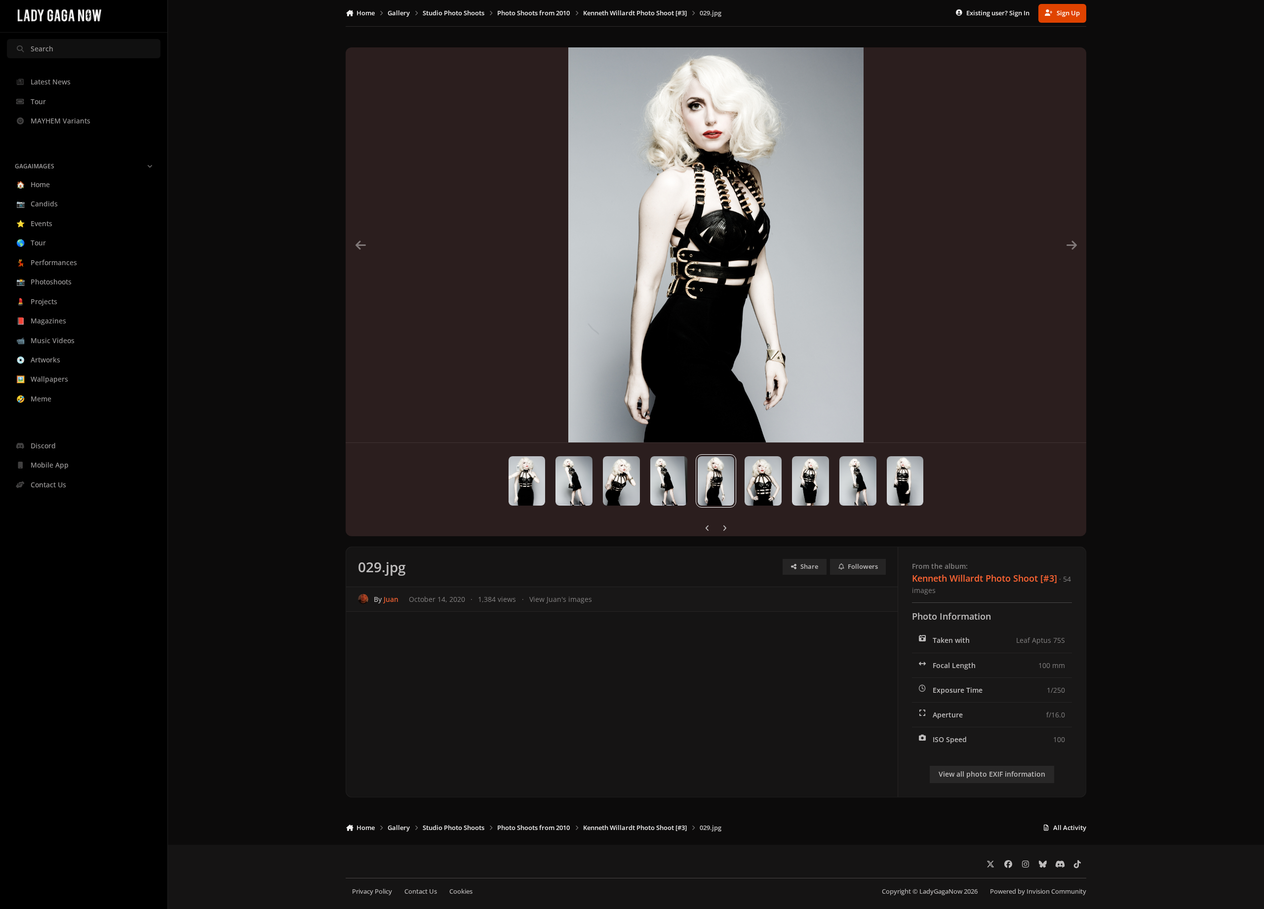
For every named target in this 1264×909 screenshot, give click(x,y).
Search (42, 48)
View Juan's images (560, 599)
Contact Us (420, 891)
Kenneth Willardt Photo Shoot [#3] (984, 578)
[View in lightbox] (716, 244)
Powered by (1038, 891)
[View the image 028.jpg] (763, 481)
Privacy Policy (372, 891)
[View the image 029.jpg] (716, 481)
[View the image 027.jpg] (810, 481)
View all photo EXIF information (992, 774)
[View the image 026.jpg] (857, 481)
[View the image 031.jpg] (621, 481)
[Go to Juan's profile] (363, 599)
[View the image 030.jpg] (668, 481)
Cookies (461, 891)
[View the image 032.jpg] (573, 481)
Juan (391, 599)
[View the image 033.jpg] (527, 481)
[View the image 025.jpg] (905, 481)
